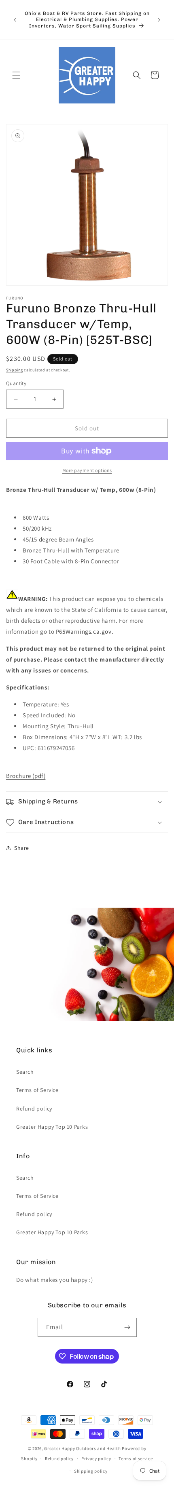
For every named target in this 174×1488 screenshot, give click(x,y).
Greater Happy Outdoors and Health (82, 1448)
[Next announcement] (159, 20)
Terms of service (136, 1458)
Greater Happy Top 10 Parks (52, 1126)
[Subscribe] (127, 1327)
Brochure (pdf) (25, 776)
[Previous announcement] (15, 20)
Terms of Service (37, 1090)
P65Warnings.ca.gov (84, 631)
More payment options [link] (87, 470)
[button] (16, 75)
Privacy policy (96, 1458)
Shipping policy (91, 1471)
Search (25, 1071)
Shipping (14, 370)
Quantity (16, 383)
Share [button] (21, 847)
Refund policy (34, 1108)
